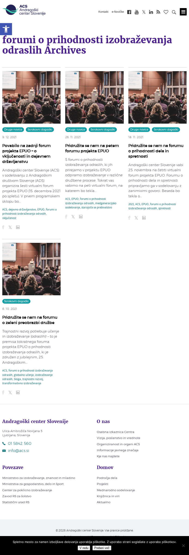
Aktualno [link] (103, 502)
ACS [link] (4, 209)
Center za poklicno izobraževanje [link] (27, 490)
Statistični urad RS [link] (16, 502)
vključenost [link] (9, 218)
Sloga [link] (17, 379)
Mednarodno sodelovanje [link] (116, 490)
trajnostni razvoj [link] (32, 379)
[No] (183, 545)
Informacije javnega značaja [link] (118, 450)
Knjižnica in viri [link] (108, 496)
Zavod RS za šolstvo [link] (16, 496)
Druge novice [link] (13, 129)
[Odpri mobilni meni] (183, 11)
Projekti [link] (102, 484)
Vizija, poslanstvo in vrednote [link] (118, 438)
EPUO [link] (40, 209)
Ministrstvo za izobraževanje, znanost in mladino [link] (38, 478)
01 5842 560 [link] (19, 443)
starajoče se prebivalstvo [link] (96, 207)
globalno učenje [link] (24, 375)
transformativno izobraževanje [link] (21, 383)
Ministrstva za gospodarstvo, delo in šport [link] (33, 484)
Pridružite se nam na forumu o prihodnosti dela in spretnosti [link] (155, 151)
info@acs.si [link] (18, 451)
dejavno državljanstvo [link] (22, 209)
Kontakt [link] (103, 12)
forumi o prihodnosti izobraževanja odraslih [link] (29, 211)
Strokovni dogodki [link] (40, 129)
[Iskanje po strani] (174, 13)
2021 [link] (131, 204)
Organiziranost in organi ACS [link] (118, 444)
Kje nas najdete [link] (108, 456)
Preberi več (101, 548)
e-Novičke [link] (118, 12)
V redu (84, 548)
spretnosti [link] (164, 208)
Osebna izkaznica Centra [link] (115, 432)
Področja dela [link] (107, 478)
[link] (6, 29)
